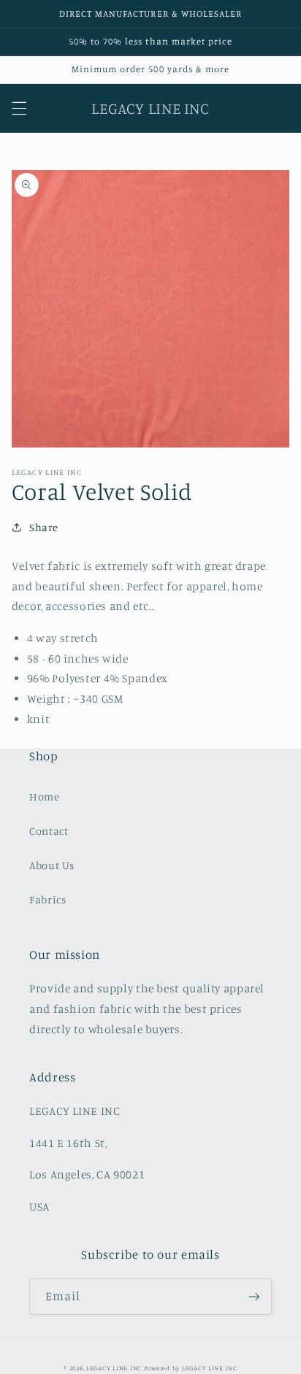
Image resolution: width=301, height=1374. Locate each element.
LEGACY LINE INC (114, 1368)
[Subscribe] (254, 1296)
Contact (48, 831)
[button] (19, 108)
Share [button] (43, 527)
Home (44, 796)
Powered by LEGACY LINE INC (190, 1368)
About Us (52, 865)
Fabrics (47, 899)
